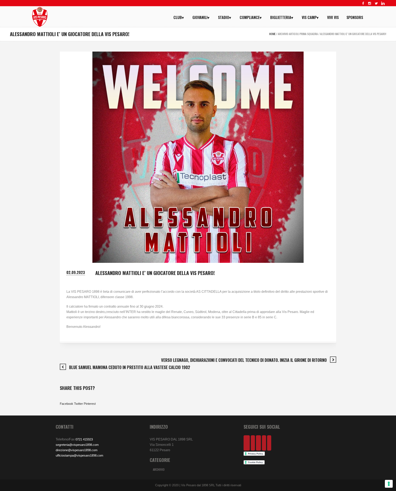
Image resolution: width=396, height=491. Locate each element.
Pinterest (90, 403)
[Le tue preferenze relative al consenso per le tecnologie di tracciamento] (389, 484)
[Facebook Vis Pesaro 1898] (363, 3)
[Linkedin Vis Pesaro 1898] (383, 3)
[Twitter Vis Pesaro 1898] (376, 3)
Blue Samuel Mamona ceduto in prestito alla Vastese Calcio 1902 (129, 367)
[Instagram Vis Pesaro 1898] (369, 3)
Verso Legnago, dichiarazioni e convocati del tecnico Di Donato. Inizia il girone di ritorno (244, 360)
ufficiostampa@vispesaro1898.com (79, 455)
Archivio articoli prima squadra (298, 34)
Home (272, 34)
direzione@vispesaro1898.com (77, 450)
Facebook (66, 403)
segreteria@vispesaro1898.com (77, 444)
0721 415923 (84, 439)
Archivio (158, 469)
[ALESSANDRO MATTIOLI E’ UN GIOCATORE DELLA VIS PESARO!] (198, 157)
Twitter (78, 403)
